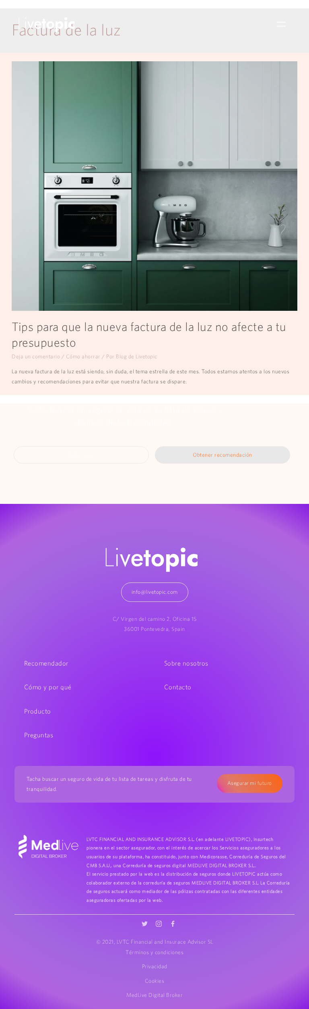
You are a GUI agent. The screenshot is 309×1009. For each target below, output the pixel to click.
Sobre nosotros (186, 663)
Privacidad (154, 966)
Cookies (155, 981)
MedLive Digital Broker (154, 995)
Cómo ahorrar (83, 356)
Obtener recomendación (222, 454)
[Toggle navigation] (281, 24)
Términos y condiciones (154, 952)
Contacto (178, 687)
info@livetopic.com (155, 592)
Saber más (81, 454)
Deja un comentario (36, 356)
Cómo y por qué (48, 687)
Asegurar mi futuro (249, 783)
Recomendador (46, 663)
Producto (37, 711)
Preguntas (39, 735)
